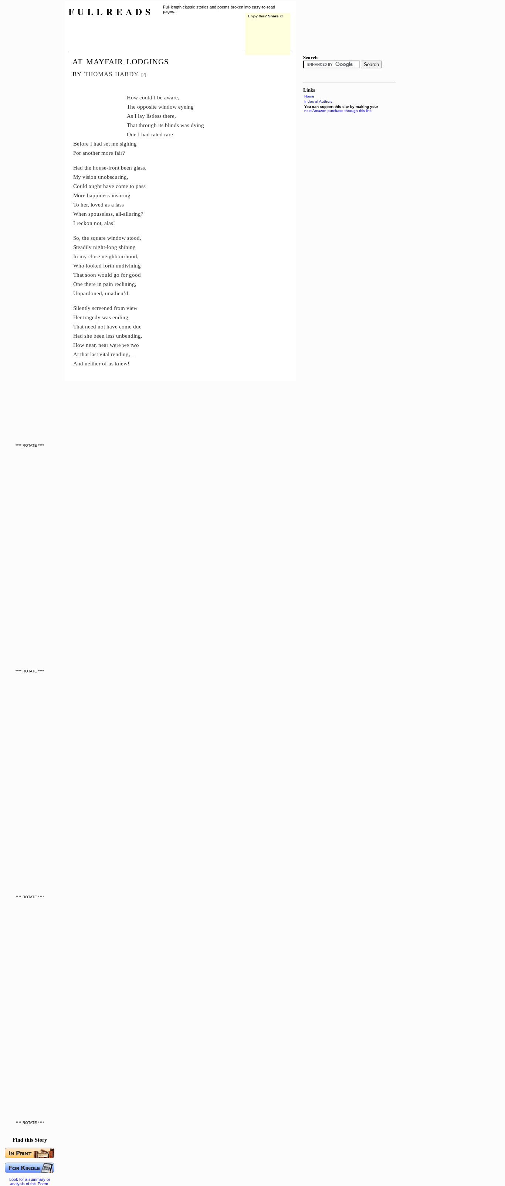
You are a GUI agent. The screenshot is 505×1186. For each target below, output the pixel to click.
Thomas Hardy (111, 73)
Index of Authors (318, 101)
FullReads (111, 11)
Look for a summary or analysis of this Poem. (29, 1181)
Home (309, 96)
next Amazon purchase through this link (338, 111)
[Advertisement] (31, 111)
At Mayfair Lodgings (120, 60)
